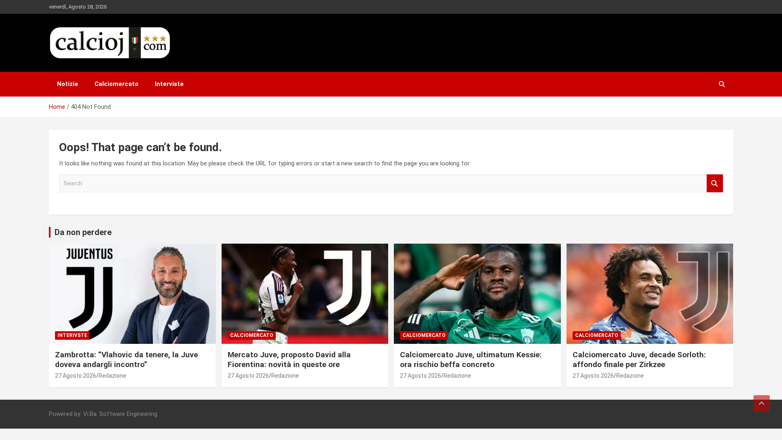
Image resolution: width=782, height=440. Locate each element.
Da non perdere (83, 232)
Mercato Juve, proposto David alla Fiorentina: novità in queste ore (289, 360)
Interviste (169, 84)
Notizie (67, 84)
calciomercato (251, 335)
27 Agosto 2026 (75, 375)
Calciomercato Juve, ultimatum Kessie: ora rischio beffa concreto (471, 360)
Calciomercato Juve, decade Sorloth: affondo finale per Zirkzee (639, 360)
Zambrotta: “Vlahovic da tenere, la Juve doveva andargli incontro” (126, 360)
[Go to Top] (761, 403)
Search (715, 183)
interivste (72, 335)
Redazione (112, 375)
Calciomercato (116, 84)
